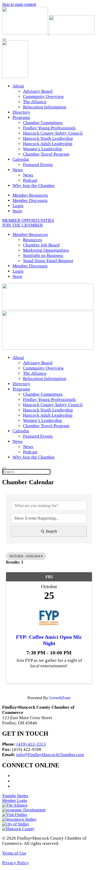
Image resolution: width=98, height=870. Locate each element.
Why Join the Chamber (34, 185)
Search (51, 531)
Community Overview (43, 96)
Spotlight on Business (43, 255)
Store (17, 210)
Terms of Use (14, 853)
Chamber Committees (43, 122)
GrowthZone (60, 698)
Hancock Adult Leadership (47, 143)
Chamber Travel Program (46, 154)
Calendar (21, 159)
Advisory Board (38, 91)
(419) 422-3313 (31, 744)
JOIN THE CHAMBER (22, 225)
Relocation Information (44, 106)
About (18, 86)
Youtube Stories (15, 796)
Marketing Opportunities (46, 250)
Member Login (14, 800)
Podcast (30, 180)
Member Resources (30, 195)
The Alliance (35, 101)
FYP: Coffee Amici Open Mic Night (49, 640)
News (18, 169)
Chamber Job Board (41, 245)
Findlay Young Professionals (49, 127)
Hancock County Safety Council (53, 133)
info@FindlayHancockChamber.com (50, 754)
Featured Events (38, 164)
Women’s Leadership (42, 148)
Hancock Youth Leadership (48, 138)
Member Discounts (30, 200)
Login (18, 205)
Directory (21, 112)
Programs (21, 117)
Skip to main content (19, 4)
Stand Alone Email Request (48, 260)
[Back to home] (48, 33)
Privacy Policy (15, 862)
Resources (32, 239)
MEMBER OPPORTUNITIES (28, 220)
